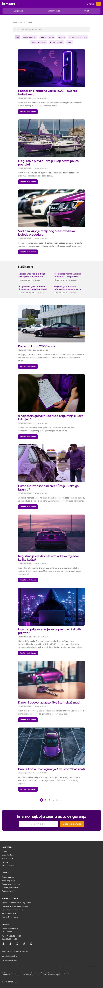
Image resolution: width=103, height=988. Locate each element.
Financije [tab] (61, 37)
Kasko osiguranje (8, 880)
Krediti (86, 10)
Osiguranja (18, 10)
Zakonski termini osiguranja (12, 910)
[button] (28, 111)
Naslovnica (17, 22)
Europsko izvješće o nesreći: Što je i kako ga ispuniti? (48, 487)
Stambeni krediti (8, 891)
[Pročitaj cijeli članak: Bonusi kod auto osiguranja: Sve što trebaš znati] (51, 729)
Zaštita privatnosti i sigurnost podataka (17, 903)
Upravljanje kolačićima (9, 956)
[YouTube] (24, 943)
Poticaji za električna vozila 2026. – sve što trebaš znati (47, 92)
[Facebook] (3, 943)
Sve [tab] (17, 37)
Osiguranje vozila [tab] (29, 37)
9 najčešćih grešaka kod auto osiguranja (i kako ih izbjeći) (50, 417)
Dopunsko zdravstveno (11, 884)
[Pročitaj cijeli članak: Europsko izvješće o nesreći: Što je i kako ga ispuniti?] (51, 446)
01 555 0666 (7, 931)
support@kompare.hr (10, 928)
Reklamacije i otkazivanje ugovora (15, 906)
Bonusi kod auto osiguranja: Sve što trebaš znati (51, 769)
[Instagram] (10, 943)
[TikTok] (31, 943)
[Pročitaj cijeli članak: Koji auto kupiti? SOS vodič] (51, 306)
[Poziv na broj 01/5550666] (98, 4)
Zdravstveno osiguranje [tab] (78, 37)
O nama (90, 4)
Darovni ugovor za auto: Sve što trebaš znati (49, 702)
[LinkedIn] (17, 943)
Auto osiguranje (8, 877)
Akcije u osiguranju (9, 913)
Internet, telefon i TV (10, 887)
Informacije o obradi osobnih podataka (15, 951)
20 (57, 800)
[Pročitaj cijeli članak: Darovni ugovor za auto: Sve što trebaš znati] (51, 662)
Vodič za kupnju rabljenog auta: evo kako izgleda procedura (46, 232)
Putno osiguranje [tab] (56, 42)
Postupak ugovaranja (10, 917)
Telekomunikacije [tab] (47, 37)
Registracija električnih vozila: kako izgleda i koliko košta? (48, 558)
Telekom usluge (53, 10)
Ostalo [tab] (69, 42)
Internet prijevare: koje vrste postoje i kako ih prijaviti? (49, 631)
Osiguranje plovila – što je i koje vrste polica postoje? (48, 162)
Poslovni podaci (8, 858)
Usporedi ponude (72, 823)
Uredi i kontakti (8, 855)
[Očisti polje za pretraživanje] (87, 29)
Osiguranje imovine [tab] (38, 42)
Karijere (5, 862)
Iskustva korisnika (8, 865)
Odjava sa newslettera (9, 961)
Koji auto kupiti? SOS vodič (37, 346)
